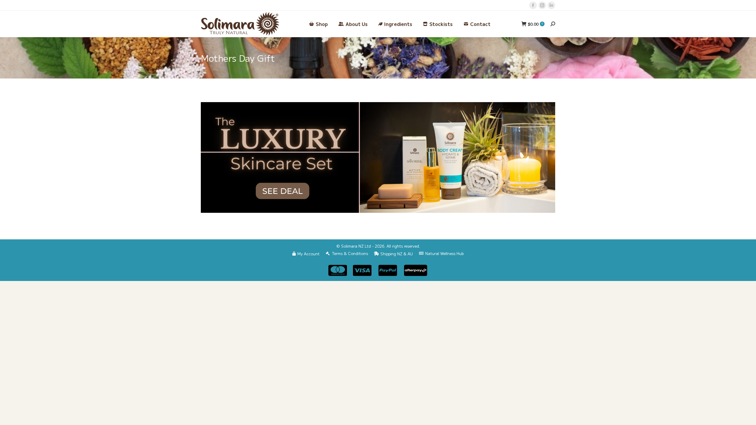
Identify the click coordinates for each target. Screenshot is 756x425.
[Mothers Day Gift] (378, 157)
